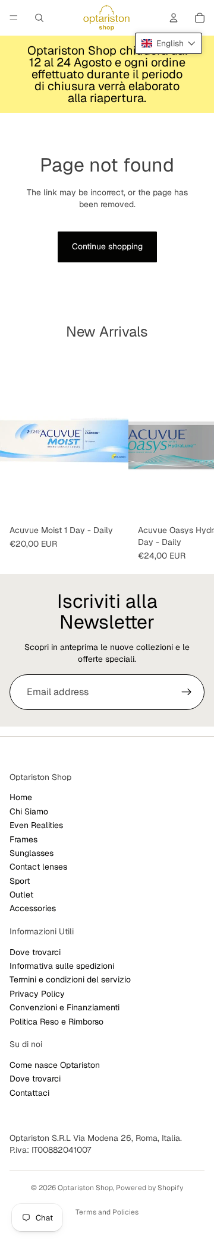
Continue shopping (107, 246)
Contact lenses (38, 866)
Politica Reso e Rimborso (56, 1021)
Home (21, 797)
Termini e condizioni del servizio (70, 980)
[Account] (173, 18)
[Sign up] (186, 692)
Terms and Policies (107, 1212)
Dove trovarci (35, 952)
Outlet (21, 894)
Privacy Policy (37, 993)
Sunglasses (32, 853)
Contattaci (29, 1092)
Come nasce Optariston (55, 1065)
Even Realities (36, 825)
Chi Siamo (29, 811)
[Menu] (13, 17)
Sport (20, 881)
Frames (23, 839)
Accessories (33, 908)
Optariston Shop (85, 1188)
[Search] (39, 18)
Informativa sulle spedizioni (62, 965)
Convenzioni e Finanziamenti (64, 1007)
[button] (169, 43)
